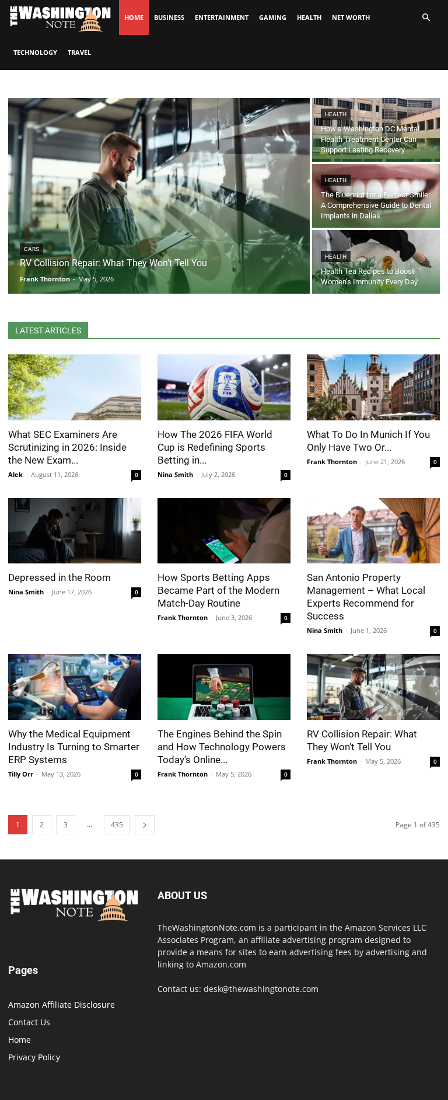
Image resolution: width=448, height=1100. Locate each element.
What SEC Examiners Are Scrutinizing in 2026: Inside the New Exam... (67, 447)
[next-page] (145, 824)
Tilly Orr (20, 774)
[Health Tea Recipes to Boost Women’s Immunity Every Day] (376, 262)
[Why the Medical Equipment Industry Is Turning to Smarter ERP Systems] (74, 687)
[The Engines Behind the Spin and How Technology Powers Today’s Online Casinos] (224, 687)
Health (309, 17)
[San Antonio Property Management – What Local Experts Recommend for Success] (373, 531)
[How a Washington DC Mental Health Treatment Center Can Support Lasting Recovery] (376, 130)
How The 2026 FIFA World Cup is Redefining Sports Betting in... (215, 447)
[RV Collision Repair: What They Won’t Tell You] (159, 196)
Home (19, 1039)
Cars (31, 249)
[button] (426, 17)
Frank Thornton (332, 461)
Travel (79, 52)
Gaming (272, 17)
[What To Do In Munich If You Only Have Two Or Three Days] (373, 387)
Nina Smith (175, 474)
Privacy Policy (34, 1057)
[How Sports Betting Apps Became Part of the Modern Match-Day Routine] (224, 531)
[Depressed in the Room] (74, 531)
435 (117, 825)
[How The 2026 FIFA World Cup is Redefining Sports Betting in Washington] (224, 387)
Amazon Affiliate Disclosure (61, 1004)
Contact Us (29, 1022)
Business (169, 17)
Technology (35, 52)
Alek (15, 474)
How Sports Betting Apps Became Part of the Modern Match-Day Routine (218, 590)
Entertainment (222, 17)
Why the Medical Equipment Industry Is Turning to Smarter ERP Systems (73, 746)
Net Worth (351, 17)
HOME (134, 17)
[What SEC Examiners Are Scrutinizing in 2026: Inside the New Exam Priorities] (74, 387)
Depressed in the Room (59, 577)
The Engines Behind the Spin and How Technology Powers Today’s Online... (222, 746)
